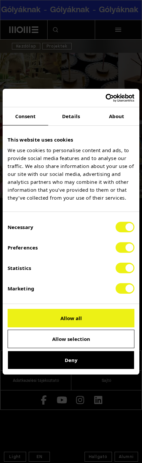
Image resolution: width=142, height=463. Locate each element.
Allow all (71, 318)
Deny (71, 360)
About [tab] (116, 116)
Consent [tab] (25, 116)
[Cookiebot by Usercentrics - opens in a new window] (105, 98)
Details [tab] (71, 116)
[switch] (125, 247)
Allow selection (71, 339)
